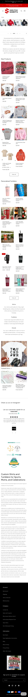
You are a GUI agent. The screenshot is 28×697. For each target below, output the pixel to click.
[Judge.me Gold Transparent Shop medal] (10, 448)
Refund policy (6, 600)
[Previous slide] (8, 33)
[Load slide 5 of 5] (17, 33)
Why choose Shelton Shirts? (9, 616)
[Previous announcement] (2, 1)
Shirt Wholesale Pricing (8, 626)
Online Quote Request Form (9, 619)
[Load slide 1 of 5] (10, 33)
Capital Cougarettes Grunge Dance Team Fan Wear (7, 121)
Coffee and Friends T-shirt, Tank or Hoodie (7, 164)
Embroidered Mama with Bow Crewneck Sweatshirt (7, 386)
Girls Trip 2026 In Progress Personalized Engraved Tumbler (7, 200)
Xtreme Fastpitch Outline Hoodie (20, 164)
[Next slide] (19, 33)
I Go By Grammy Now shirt (20, 143)
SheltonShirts (11, 694)
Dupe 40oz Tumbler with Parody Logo (7, 267)
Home (2, 17)
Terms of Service (6, 597)
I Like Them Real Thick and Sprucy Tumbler (20, 222)
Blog (4, 641)
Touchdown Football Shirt (7, 99)
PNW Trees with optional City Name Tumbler (7, 246)
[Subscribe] (23, 680)
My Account (5, 591)
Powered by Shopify (18, 694)
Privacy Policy (6, 648)
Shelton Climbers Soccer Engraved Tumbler (20, 246)
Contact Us (5, 609)
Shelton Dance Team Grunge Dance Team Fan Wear (20, 99)
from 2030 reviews (13, 413)
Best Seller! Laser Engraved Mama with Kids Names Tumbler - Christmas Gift (20, 386)
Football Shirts (5, 368)
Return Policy (6, 644)
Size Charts (5, 635)
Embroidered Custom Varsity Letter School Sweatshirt (20, 77)
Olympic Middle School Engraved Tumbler (19, 199)
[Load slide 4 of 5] (16, 33)
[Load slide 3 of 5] (14, 33)
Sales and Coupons (7, 613)
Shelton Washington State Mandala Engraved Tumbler (20, 290)
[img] (14, 411)
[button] (2, 10)
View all (14, 174)
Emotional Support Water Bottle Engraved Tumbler (7, 290)
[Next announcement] (25, 1)
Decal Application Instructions (10, 638)
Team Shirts (5, 622)
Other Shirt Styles (7, 651)
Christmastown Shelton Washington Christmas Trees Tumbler (7, 223)
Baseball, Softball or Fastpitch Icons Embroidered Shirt (20, 121)
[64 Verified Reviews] (14, 468)
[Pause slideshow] (26, 33)
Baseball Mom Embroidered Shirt (7, 143)
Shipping (5, 594)
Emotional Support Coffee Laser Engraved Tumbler (20, 268)
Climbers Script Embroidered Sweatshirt (6, 77)
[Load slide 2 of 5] (12, 33)
